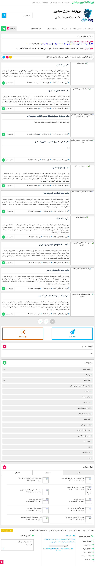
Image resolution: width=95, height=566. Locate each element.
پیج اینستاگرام (23, 337)
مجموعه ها (87, 441)
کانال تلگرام (72, 337)
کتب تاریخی (86, 403)
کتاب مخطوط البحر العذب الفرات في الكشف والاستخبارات (48, 116)
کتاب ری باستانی (62, 64)
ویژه (89, 458)
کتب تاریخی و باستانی (84, 408)
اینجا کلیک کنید (33, 44)
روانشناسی (87, 391)
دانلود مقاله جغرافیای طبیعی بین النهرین (54, 244)
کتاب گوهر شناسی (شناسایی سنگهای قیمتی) (52, 142)
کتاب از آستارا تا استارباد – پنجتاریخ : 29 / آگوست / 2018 (75, 509)
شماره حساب (51, 28)
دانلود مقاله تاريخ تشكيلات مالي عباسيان (53, 296)
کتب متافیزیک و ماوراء (83, 430)
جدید (78, 473)
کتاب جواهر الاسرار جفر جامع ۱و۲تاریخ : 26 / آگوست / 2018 (75, 518)
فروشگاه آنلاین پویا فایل (83, 2)
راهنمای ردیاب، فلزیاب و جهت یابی (80, 386)
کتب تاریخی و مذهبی (84, 414)
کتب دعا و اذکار (85, 425)
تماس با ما (77, 28)
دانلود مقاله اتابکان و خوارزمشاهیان (56, 193)
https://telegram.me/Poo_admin (64, 48)
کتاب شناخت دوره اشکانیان (59, 90)
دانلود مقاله (87, 380)
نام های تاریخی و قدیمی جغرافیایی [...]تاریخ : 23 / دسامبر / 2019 (73, 479)
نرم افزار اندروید (86, 453)
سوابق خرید (87, 548)
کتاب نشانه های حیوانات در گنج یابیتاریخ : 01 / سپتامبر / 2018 (30, 491)
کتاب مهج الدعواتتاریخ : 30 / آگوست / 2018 (76, 500)
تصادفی (17, 473)
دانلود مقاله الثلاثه (62, 219)
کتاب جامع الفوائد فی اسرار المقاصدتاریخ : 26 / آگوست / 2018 (31, 519)
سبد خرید (87, 545)
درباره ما (65, 28)
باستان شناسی (86, 369)
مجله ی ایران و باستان (60, 167)
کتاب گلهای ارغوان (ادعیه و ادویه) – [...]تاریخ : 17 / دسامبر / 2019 (29, 479)
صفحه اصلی (87, 541)
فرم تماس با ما (45, 48)
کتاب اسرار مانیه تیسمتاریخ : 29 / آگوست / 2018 (33, 500)
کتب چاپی (87, 419)
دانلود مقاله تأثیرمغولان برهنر (58, 270)
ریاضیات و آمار (86, 397)
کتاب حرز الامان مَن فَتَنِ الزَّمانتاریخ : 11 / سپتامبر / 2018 (75, 488)
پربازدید (47, 473)
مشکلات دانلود (35, 28)
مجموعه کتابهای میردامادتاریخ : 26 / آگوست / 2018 (33, 509)
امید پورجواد (27, 542)
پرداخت (89, 28)
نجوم (89, 447)
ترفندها (88, 375)
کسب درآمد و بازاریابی (84, 436)
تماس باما (87, 552)
